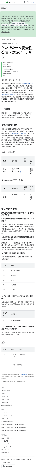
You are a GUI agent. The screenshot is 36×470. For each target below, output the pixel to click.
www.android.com (6, 444)
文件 (8, 40)
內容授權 (24, 375)
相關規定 (4, 393)
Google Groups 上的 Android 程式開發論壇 (13, 427)
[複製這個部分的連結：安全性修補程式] (19, 125)
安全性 (13, 40)
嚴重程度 (24, 133)
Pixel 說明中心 (5, 441)
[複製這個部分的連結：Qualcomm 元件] (17, 152)
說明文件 (4, 8)
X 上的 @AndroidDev (7, 416)
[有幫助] (13, 43)
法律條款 (18, 459)
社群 (12, 459)
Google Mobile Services (8, 447)
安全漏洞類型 (14, 133)
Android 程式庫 (5, 390)
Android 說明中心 (6, 438)
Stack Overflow (6, 450)
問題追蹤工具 (5, 453)
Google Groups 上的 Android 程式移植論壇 (13, 430)
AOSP (3, 40)
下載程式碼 (4, 396)
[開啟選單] (3, 2)
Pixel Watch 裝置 (27, 84)
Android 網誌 (5, 418)
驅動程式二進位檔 (6, 405)
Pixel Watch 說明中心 (8, 95)
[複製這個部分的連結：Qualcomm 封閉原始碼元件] (26, 180)
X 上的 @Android (6, 413)
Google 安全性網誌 (7, 421)
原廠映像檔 (4, 402)
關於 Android (5, 459)
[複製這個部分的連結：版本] (8, 343)
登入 (32, 2)
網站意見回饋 (6, 462)
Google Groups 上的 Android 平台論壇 (12, 424)
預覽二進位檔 (5, 399)
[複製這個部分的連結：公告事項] (12, 109)
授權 (24, 459)
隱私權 (29, 459)
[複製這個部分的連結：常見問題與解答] (19, 209)
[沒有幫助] (16, 43)
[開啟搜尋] (24, 2)
